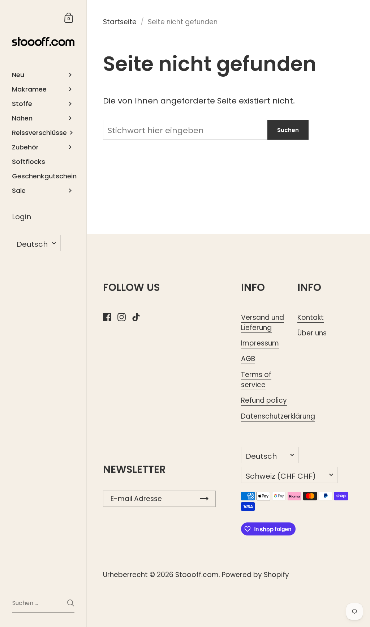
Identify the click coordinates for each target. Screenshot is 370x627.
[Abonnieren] (204, 499)
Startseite (120, 22)
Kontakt (310, 317)
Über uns (312, 333)
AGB (248, 359)
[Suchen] (70, 603)
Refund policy (264, 400)
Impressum (260, 343)
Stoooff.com (197, 575)
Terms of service (256, 380)
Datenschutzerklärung (278, 416)
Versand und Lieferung (262, 322)
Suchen (288, 130)
